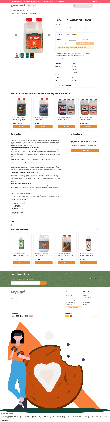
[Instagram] (98, 317)
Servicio (68, 291)
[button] (17, 55)
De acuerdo (5, 420)
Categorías (32, 6)
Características (32, 13)
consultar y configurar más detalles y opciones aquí (37, 418)
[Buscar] (91, 6)
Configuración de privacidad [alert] (6, 413)
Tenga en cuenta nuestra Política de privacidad (22, 279)
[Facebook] (92, 317)
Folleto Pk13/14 (17, 225)
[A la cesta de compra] (98, 6)
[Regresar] (16, 35)
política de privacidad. (92, 418)
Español (95, 1)
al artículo (21, 126)
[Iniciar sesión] (95, 6)
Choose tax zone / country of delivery (66, 34)
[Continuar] (49, 35)
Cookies (85, 304)
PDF (18, 13)
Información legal (87, 291)
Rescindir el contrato (73, 307)
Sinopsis (13, 13)
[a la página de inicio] (18, 6)
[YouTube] (95, 317)
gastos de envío (72, 40)
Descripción (24, 13)
